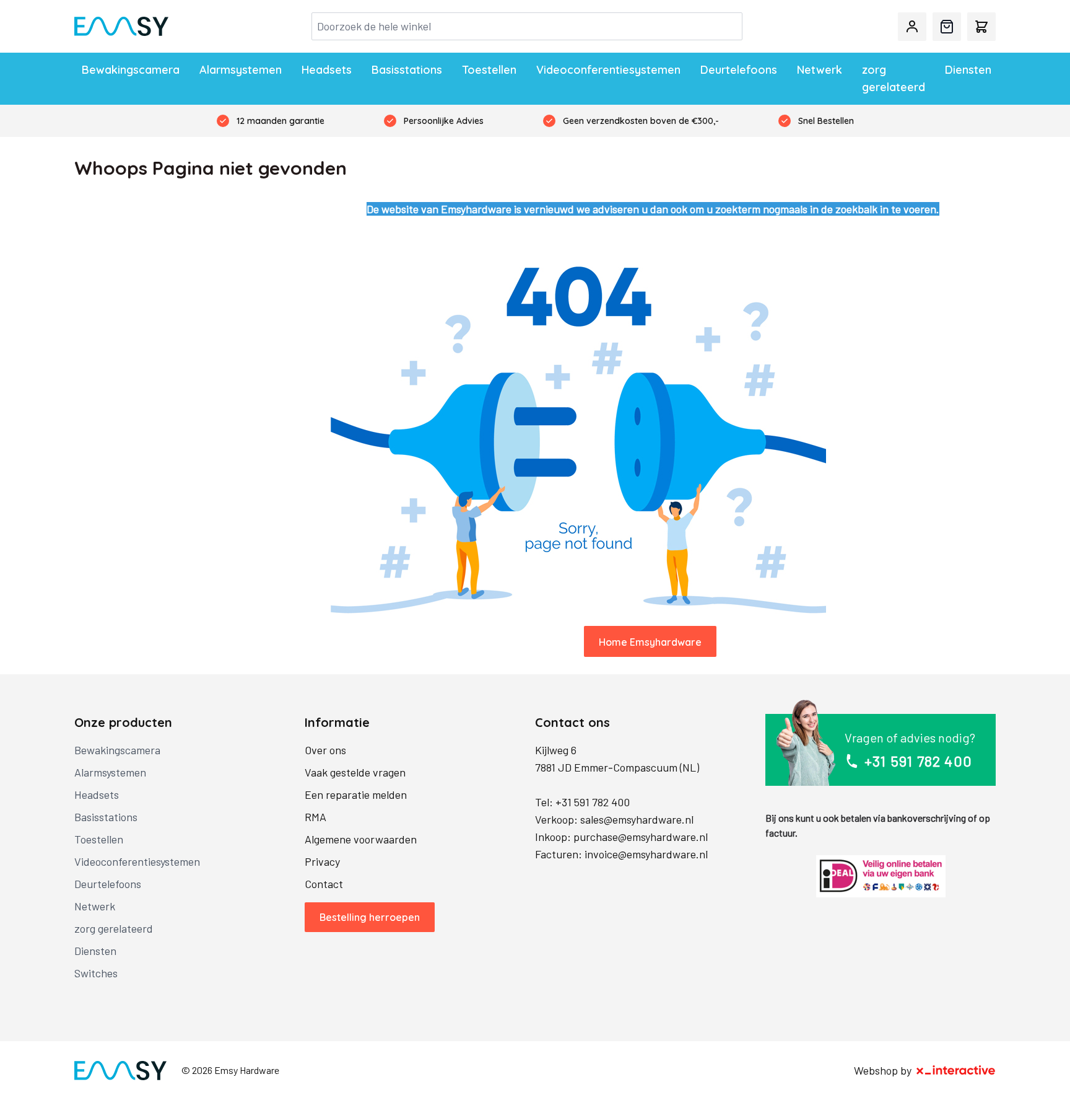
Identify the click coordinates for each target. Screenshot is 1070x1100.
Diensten (968, 70)
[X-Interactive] (956, 1070)
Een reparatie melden (356, 794)
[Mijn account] (912, 26)
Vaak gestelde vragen (355, 772)
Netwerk (819, 70)
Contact (324, 884)
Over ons (325, 750)
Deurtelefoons (738, 70)
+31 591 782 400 (592, 802)
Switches (96, 973)
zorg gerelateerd (893, 78)
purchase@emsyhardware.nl (640, 836)
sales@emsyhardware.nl (637, 819)
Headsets (327, 70)
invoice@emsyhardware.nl (646, 854)
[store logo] (121, 27)
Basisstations (407, 70)
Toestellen (489, 70)
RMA (315, 817)
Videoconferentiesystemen (608, 70)
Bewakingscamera (131, 70)
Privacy (322, 861)
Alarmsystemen (240, 70)
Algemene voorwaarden (361, 839)
